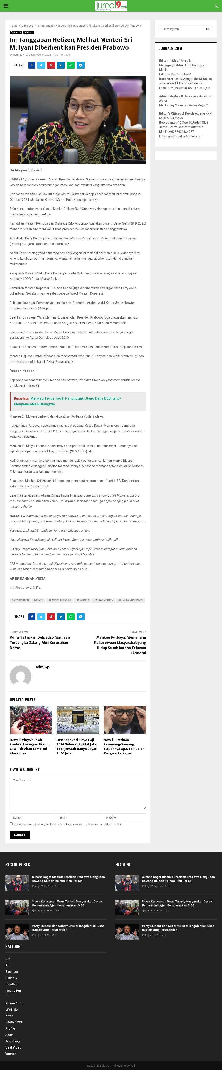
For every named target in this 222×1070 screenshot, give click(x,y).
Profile (10, 1028)
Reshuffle (83, 600)
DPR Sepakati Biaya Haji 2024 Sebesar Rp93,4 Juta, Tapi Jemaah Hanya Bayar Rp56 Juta (77, 746)
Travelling (12, 1041)
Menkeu (38, 600)
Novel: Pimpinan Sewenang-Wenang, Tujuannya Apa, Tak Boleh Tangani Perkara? (124, 746)
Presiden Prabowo (60, 600)
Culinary (11, 978)
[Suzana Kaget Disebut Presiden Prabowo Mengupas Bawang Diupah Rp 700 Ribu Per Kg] (17, 883)
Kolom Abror (14, 1003)
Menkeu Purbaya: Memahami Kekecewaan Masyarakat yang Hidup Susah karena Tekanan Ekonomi (120, 645)
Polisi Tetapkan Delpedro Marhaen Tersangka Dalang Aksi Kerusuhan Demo (40, 642)
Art (7, 959)
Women (10, 1053)
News (9, 1016)
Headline (28, 32)
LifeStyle (11, 1009)
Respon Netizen (103, 600)
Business (16, 32)
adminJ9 (18, 54)
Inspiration (13, 990)
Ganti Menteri (20, 600)
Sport (9, 1035)
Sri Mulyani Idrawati (131, 600)
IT (6, 997)
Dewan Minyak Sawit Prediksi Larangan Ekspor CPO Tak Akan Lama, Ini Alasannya (30, 746)
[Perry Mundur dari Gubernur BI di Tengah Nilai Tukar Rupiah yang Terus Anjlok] (17, 932)
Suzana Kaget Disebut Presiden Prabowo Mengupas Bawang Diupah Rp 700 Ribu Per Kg (68, 879)
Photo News (13, 1022)
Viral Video (13, 1047)
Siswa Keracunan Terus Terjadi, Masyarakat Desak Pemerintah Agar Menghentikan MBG (67, 903)
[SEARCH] (207, 29)
